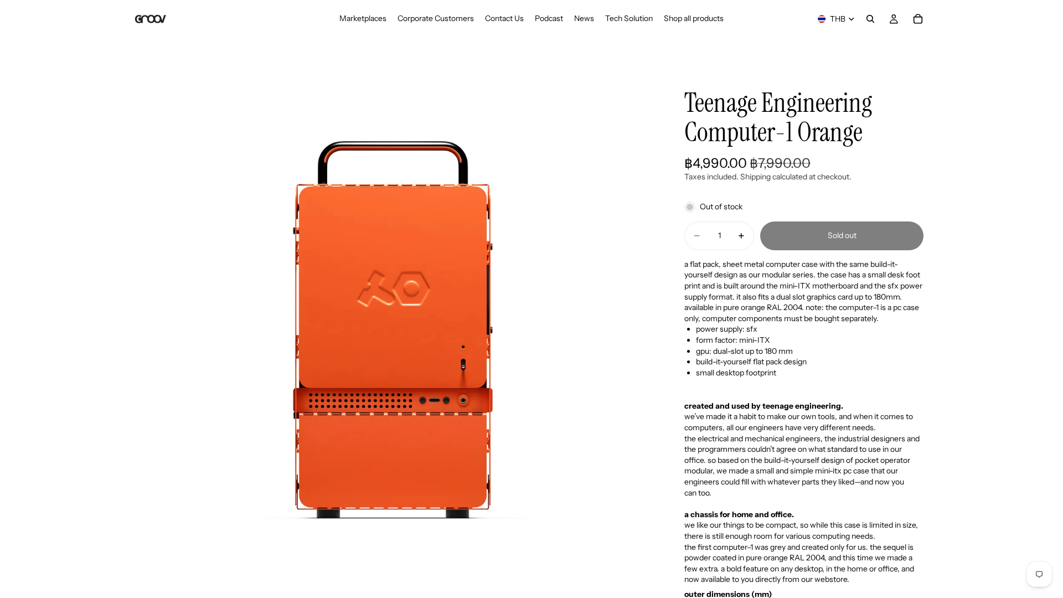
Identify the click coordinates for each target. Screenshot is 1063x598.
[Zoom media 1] (392, 330)
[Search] (870, 19)
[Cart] (918, 19)
